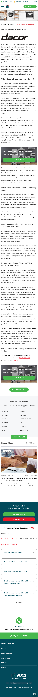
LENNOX (22, 423)
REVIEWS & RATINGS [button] (22, 1)
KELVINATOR (24, 415)
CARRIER (5, 415)
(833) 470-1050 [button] (6, 1)
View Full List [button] (19, 437)
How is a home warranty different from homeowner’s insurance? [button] (17, 582)
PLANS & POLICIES (19, 519)
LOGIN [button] (35, 1)
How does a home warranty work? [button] (15, 562)
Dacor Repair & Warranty (25, 24)
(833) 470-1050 (24, 358)
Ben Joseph (33, 475)
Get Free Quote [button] (19, 389)
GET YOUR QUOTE (19, 514)
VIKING (4, 426)
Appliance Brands (7, 24)
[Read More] (19, 603)
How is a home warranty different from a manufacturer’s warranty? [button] (17, 594)
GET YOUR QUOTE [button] (30, 6)
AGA (3, 430)
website (16, 360)
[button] (19, 620)
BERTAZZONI (24, 430)
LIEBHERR (23, 426)
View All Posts (30, 443)
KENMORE (5, 411)
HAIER (4, 419)
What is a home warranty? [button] (13, 552)
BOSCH (22, 411)
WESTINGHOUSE (25, 419)
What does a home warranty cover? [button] (16, 571)
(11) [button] (9, 538)
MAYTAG (5, 423)
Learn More (19, 160)
